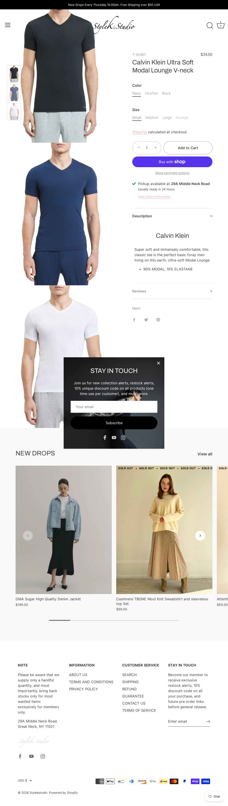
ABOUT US (78, 674)
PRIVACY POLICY (83, 689)
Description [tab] (142, 216)
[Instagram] (123, 437)
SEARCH (129, 674)
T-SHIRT (139, 54)
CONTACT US (133, 703)
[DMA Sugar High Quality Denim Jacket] (64, 530)
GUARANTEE (133, 696)
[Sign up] (208, 721)
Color (137, 85)
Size (135, 110)
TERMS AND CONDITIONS (91, 682)
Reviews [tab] (139, 291)
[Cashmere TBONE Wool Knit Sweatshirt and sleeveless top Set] (164, 530)
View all (204, 454)
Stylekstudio (38, 792)
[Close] (158, 363)
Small (136, 117)
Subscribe (114, 423)
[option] (14, 74)
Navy (136, 93)
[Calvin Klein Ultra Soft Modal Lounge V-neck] (14, 73)
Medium (152, 117)
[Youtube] (114, 437)
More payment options (172, 173)
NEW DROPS (35, 453)
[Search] (210, 26)
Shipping (139, 132)
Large (167, 117)
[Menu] (8, 25)
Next (136, 308)
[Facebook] (105, 437)
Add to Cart (188, 148)
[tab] (172, 254)
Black (166, 93)
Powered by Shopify (63, 792)
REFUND (129, 689)
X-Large (182, 117)
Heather (151, 93)
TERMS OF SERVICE (139, 710)
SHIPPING (130, 682)
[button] (28, 536)
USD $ (22, 780)
